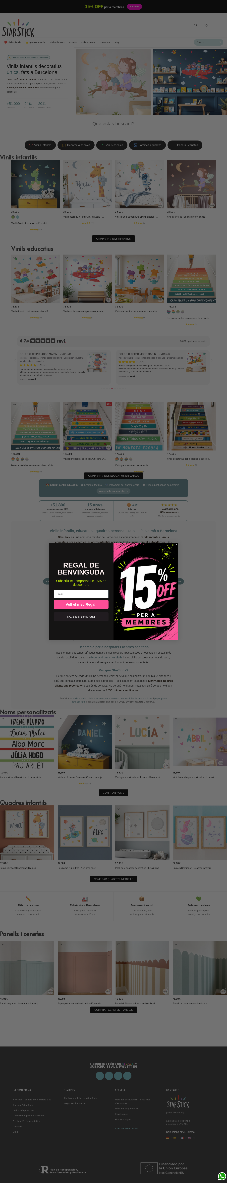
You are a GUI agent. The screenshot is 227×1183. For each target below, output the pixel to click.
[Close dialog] (176, 544)
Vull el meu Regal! (81, 604)
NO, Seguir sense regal (81, 616)
